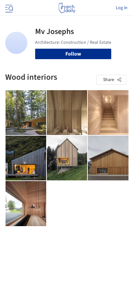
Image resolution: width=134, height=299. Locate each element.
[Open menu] (8, 7)
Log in (121, 8)
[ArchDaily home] (67, 8)
